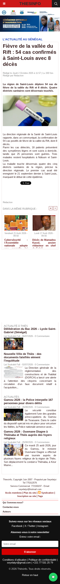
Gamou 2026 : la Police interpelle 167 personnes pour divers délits (28, 401)
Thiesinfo (30, 3)
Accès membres (13, 493)
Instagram (42, 525)
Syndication (47, 493)
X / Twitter (30, 525)
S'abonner (30, 551)
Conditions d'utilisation (14, 559)
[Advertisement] (28, 288)
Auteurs (7, 511)
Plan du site (30, 493)
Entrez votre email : (30, 536)
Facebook (17, 525)
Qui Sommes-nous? (13, 502)
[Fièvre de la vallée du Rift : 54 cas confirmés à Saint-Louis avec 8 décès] (30, 96)
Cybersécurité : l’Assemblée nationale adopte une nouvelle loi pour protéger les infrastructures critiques (16, 242)
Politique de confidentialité (42, 559)
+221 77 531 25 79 (43, 562)
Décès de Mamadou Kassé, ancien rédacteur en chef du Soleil (44, 242)
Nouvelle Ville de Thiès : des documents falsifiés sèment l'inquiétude (22, 357)
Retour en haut (30, 575)
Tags (40, 496)
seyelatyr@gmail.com (19, 562)
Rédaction (19, 75)
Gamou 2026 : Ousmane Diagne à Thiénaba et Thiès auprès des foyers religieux (28, 435)
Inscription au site (26, 496)
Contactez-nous (11, 507)
